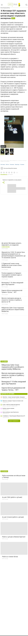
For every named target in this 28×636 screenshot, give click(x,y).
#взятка (7, 164)
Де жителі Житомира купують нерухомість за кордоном (11, 244)
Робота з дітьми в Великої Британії (13, 537)
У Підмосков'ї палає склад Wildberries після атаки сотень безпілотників (12, 265)
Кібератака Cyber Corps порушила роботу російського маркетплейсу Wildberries (13, 309)
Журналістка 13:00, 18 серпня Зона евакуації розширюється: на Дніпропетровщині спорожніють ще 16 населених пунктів (13, 255)
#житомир (3, 164)
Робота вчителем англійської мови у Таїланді (13, 476)
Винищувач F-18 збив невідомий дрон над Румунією (12, 283)
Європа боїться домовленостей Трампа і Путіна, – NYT (12, 291)
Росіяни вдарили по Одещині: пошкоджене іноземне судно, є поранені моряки (12, 275)
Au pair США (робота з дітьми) (12, 497)
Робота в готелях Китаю (10, 557)
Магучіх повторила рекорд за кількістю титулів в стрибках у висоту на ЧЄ (12, 300)
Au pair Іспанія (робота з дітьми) (13, 517)
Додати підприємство (14, 420)
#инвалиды (17, 164)
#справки (22, 164)
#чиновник (12, 164)
